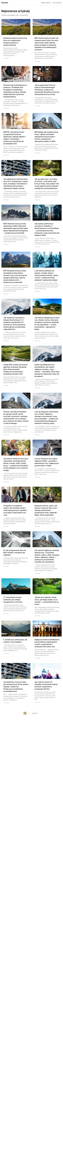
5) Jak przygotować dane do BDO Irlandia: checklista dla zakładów (14, 552)
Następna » (35, 713)
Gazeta (4, 2)
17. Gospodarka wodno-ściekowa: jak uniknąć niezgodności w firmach (12, 599)
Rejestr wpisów (46, 2)
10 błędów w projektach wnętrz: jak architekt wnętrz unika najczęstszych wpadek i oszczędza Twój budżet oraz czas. (15, 510)
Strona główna (57, 2)
